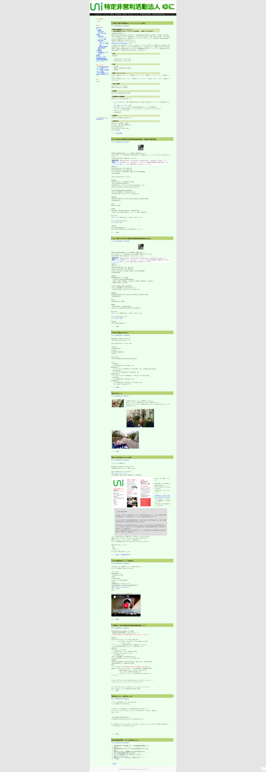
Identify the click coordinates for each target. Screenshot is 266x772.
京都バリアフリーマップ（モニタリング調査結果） (103, 44)
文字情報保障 (118, 14)
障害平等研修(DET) (102, 48)
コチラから (114, 222)
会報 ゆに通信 (101, 31)
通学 (125, 554)
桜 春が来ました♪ (117, 393)
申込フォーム (114, 217)
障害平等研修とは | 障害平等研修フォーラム (121, 43)
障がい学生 (128, 554)
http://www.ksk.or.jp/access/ (123, 587)
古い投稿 (113, 763)
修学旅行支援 (100, 40)
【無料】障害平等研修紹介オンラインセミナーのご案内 (128, 23)
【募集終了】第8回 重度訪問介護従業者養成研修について (129, 625)
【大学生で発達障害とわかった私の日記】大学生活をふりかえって (102, 74)
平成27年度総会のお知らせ (120, 332)
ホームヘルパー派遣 (102, 39)
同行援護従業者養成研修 (145, 14)
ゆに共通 (117, 133)
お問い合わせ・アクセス (133, 14)
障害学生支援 (100, 36)
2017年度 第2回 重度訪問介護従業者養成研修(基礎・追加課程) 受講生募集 (134, 139)
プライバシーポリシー (171, 14)
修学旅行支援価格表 (103, 46)
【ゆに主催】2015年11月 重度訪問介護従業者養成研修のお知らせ (131, 238)
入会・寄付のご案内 (102, 33)
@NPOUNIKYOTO (99, 119)
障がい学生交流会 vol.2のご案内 (121, 457)
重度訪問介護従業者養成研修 (158, 14)
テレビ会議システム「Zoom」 (121, 105)
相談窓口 (99, 49)
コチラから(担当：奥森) (116, 318)
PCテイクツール (102, 37)
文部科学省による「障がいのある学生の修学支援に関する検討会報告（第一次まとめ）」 (162, 497)
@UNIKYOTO (101, 118)
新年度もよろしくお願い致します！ (122, 696)
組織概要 (99, 30)
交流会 (122, 554)
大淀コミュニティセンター (121, 473)
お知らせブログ (98, 14)
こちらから (124, 544)
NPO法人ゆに (126, 25)
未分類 (121, 133)
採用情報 (124, 14)
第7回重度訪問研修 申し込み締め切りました (125, 740)
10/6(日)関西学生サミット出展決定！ (123, 561)
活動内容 (112, 14)
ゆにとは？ (105, 14)
